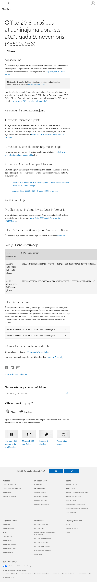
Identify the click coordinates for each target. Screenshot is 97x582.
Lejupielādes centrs (40, 488)
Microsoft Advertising (9, 544)
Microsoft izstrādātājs (41, 524)
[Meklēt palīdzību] (9, 3)
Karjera (68, 524)
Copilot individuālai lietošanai (12, 488)
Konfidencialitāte (26, 574)
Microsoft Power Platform (42, 546)
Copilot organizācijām (9, 484)
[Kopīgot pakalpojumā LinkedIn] (11, 367)
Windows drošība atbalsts (38, 352)
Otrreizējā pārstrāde (40, 500)
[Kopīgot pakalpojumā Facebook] (6, 367)
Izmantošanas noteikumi (41, 574)
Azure (5, 532)
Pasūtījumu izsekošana (41, 496)
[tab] (12, 412)
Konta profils (38, 484)
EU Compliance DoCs (84, 574)
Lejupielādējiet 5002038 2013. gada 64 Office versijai (35, 191)
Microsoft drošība (8, 528)
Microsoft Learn (39, 528)
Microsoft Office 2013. (36, 84)
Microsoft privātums (72, 528)
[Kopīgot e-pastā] (17, 367)
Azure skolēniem (71, 513)
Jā (56, 471)
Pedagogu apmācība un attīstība (76, 504)
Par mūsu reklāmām (68, 574)
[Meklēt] (67, 393)
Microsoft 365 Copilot (9, 548)
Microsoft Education (72, 484)
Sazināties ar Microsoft (10, 574)
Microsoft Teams (8, 552)
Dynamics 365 (7, 536)
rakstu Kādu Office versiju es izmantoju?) (29, 101)
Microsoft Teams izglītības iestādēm (77, 492)
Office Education (71, 500)
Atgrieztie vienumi (40, 492)
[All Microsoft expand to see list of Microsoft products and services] (3, 3)
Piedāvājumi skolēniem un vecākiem (77, 509)
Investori (68, 532)
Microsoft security (56, 357)
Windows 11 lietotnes (9, 496)
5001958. (61, 235)
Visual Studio (38, 554)
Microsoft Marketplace (41, 542)
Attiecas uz (11, 51)
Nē (72, 471)
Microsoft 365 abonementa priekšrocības (11, 444)
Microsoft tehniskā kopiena (42, 538)
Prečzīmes (56, 574)
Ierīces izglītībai (70, 488)
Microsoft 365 (7, 492)
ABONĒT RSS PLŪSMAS (17, 374)
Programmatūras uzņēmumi (42, 550)
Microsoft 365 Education (73, 496)
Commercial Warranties (41, 504)
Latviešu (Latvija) (12, 562)
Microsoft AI (6, 524)
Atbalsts (5, 9)
